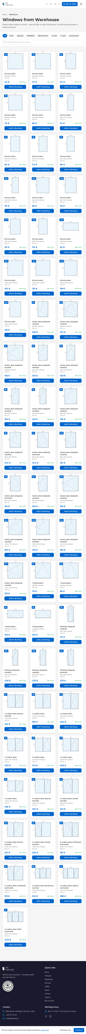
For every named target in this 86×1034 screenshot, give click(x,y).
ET (47, 4)
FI (59, 4)
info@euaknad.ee (12, 1018)
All (5, 36)
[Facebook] (46, 1016)
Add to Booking (15, 87)
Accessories (74, 36)
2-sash (54, 36)
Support (48, 997)
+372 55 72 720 (11, 1015)
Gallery (47, 986)
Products (48, 976)
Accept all (78, 1030)
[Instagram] (50, 1016)
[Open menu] (81, 4)
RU (51, 4)
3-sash (63, 36)
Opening (20, 36)
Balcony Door (43, 36)
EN (55, 4)
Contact (47, 994)
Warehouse (49, 979)
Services (48, 983)
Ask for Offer (49, 1001)
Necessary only (65, 1030)
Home (5, 14)
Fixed (11, 36)
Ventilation (31, 36)
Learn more (45, 1030)
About (47, 990)
